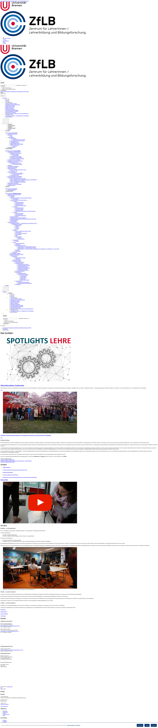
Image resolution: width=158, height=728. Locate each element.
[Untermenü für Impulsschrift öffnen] (18, 240)
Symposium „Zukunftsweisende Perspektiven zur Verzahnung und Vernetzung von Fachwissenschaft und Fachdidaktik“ (25, 435)
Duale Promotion (8, 116)
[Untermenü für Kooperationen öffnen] (21, 272)
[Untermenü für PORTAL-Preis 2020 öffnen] (19, 145)
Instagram (5, 721)
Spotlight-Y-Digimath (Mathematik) (7, 459)
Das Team (7, 101)
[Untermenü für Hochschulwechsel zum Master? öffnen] (23, 173)
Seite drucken (3, 688)
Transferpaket (3, 615)
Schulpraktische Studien (10, 105)
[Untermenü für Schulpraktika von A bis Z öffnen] (21, 163)
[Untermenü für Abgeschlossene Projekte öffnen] (18, 222)
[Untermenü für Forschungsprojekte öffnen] (20, 261)
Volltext (3, 86)
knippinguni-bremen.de (10, 625)
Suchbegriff (2, 85)
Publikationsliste (3, 611)
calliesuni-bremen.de (9, 631)
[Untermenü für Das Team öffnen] (12, 135)
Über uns (7, 100)
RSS (1, 687)
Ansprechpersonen (4, 706)
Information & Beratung (10, 109)
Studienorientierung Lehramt (11, 103)
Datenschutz (5, 712)
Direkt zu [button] (5, 291)
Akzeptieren (153, 725)
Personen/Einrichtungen (6, 87)
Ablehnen (147, 725)
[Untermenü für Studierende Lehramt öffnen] (19, 154)
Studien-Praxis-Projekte (10, 106)
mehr (1, 390)
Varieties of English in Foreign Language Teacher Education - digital (15, 469)
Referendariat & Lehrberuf (10, 112)
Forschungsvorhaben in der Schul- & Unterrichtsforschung (16, 113)
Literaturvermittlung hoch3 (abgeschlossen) (10, 474)
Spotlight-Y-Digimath (6, 467)
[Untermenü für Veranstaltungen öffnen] (22, 281)
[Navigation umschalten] (0, 80)
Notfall (4, 713)
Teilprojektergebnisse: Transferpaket (12, 385)
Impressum (5, 711)
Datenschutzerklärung (71, 725)
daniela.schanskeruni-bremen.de (11, 649)
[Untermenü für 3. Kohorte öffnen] (17, 212)
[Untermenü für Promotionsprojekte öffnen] (23, 263)
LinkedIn (5, 722)
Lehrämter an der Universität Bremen (12, 104)
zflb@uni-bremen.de (4, 704)
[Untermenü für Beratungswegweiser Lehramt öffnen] (20, 152)
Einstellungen (140, 725)
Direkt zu (5, 98)
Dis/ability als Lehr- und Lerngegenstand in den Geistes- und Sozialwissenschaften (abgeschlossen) (20, 477)
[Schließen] (5, 192)
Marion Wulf (9, 686)
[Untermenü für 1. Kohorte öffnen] (17, 201)
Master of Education (9, 107)
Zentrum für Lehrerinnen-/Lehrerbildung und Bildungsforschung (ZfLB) (14, 91)
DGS (4, 715)
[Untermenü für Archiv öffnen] (16, 242)
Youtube (4, 720)
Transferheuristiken (4, 613)
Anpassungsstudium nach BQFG (11, 111)
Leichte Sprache (6, 714)
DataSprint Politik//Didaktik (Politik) (7, 462)
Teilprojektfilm (4, 480)
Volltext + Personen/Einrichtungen (8, 89)
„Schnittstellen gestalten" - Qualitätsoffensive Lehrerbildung (17, 115)
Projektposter (3, 609)
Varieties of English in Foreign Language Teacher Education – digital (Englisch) (16, 460)
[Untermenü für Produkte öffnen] (16, 230)
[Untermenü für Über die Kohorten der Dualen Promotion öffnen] (27, 200)
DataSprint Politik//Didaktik (8, 472)
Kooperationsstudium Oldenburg (11, 110)
